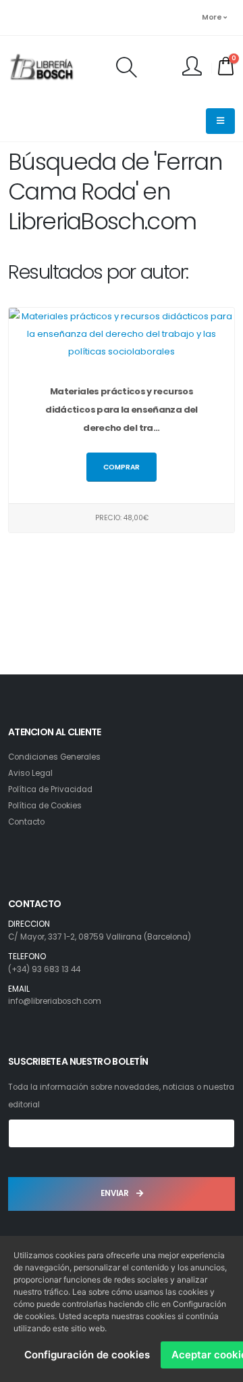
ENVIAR (116, 1193)
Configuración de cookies (87, 1354)
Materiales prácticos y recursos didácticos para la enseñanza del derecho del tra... (121, 409)
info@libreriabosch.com (54, 1001)
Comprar (121, 467)
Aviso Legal (30, 773)
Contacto (26, 821)
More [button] (212, 17)
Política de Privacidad (50, 789)
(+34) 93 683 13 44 (44, 969)
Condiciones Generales (54, 757)
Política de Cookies (45, 805)
